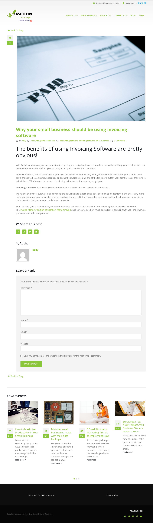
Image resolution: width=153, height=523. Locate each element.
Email (36, 232)
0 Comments (119, 140)
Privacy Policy (112, 495)
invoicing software (87, 140)
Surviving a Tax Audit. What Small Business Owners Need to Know (133, 426)
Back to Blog (16, 30)
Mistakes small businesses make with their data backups (61, 434)
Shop (141, 15)
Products (71, 15)
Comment (26, 287)
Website (24, 343)
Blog (133, 15)
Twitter (24, 232)
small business (48, 140)
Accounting (35, 140)
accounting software (69, 140)
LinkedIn (30, 232)
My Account (129, 3)
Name (24, 320)
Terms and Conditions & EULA (40, 495)
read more (20, 460)
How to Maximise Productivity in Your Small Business (26, 432)
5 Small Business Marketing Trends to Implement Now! (98, 432)
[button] (74, 479)
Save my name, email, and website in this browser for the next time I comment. (62, 355)
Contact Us (120, 15)
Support (104, 15)
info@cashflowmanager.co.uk (107, 3)
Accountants (88, 15)
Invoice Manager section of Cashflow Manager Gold (45, 209)
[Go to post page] (22, 412)
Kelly (24, 140)
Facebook (18, 232)
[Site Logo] (19, 15)
